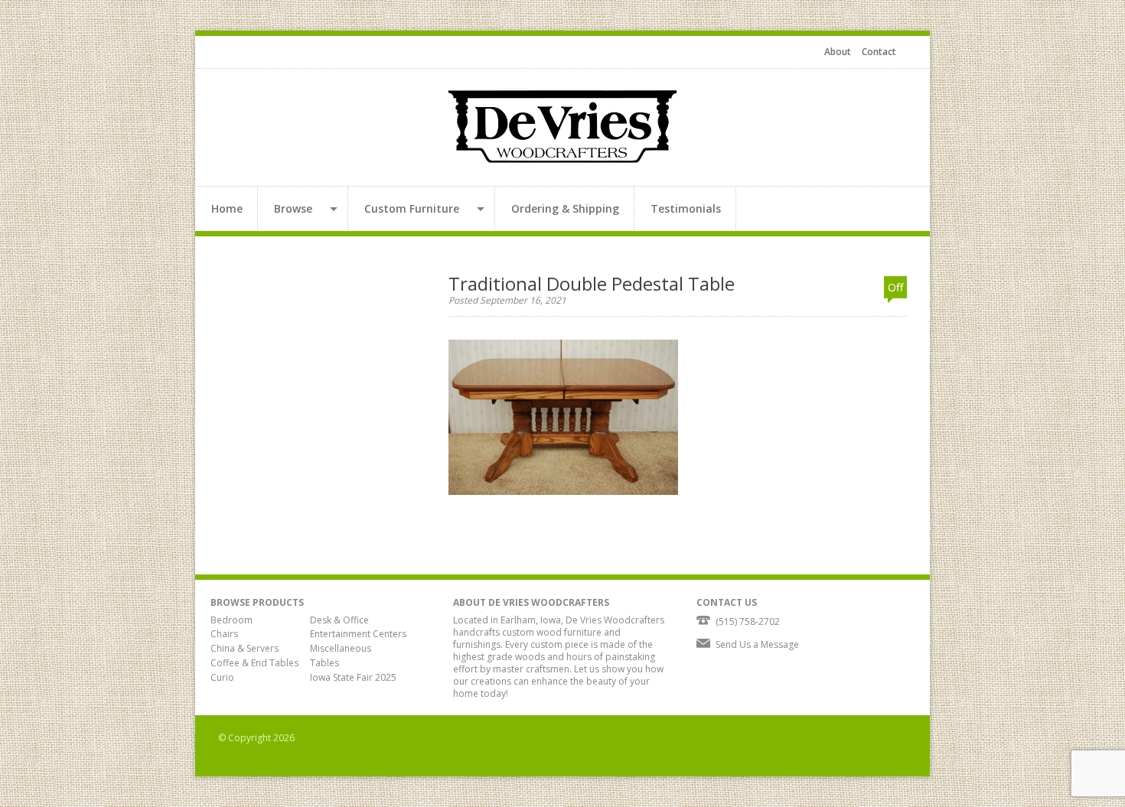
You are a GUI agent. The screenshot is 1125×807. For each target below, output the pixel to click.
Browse (293, 208)
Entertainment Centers (358, 633)
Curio (222, 677)
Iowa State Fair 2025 (353, 677)
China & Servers (244, 648)
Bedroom (231, 619)
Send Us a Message (757, 644)
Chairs (224, 633)
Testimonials (686, 208)
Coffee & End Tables (254, 662)
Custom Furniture (411, 208)
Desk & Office (339, 619)
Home (227, 208)
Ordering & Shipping (565, 208)
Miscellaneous (340, 648)
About (837, 51)
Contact (879, 51)
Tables (324, 662)
